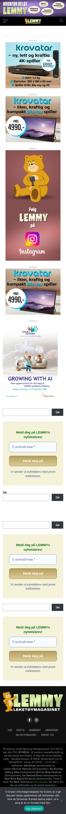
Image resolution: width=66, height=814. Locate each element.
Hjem (10, 730)
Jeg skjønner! (34, 808)
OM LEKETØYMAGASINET (26, 735)
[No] (61, 800)
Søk (57, 412)
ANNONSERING (51, 730)
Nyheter (20, 730)
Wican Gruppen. (41, 782)
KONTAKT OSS (47, 735)
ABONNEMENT (35, 730)
